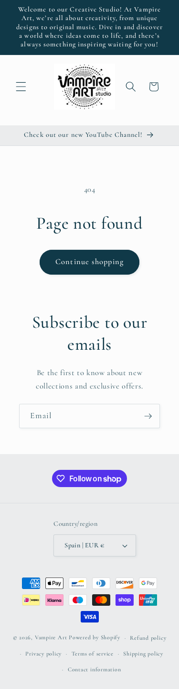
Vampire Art (51, 637)
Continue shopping (89, 262)
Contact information (94, 669)
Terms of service (93, 653)
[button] (21, 86)
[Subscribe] (148, 416)
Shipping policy (143, 653)
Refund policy (148, 637)
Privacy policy (43, 653)
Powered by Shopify (94, 637)
